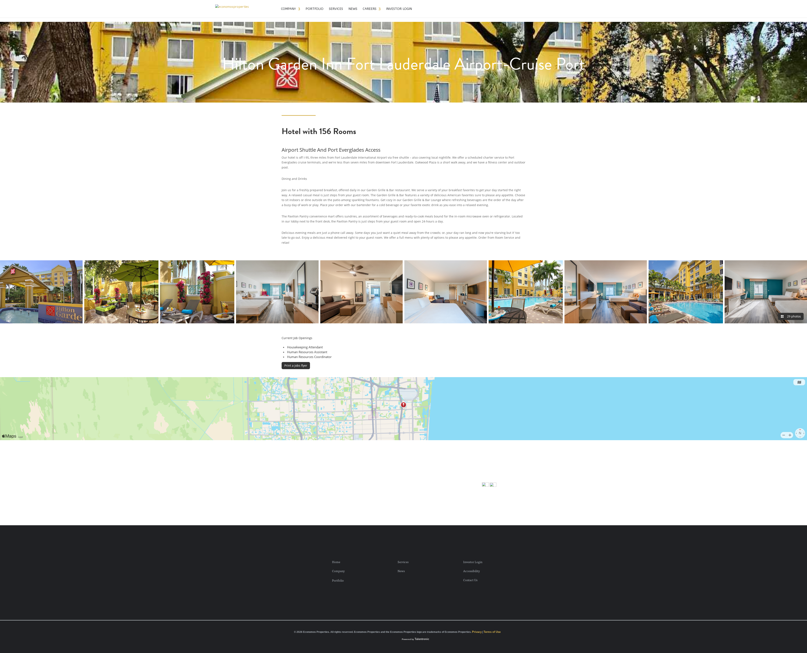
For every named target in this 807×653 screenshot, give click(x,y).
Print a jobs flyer (295, 365)
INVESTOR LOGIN (399, 9)
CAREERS (369, 9)
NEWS (352, 9)
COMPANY (288, 9)
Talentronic (422, 639)
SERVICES (336, 9)
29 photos (793, 316)
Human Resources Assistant (307, 352)
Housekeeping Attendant (305, 347)
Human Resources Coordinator (309, 357)
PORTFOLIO (314, 9)
